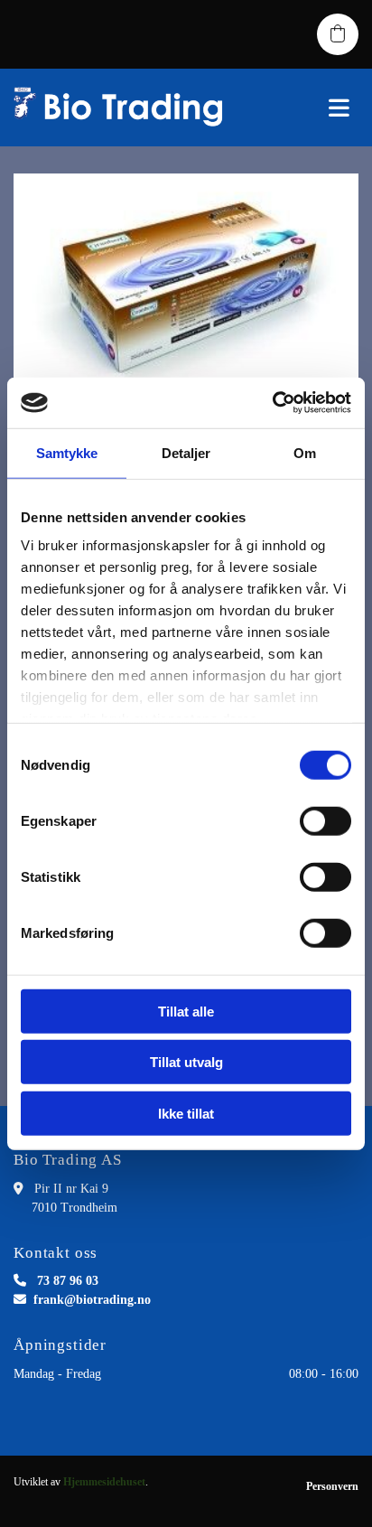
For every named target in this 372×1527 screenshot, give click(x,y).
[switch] (325, 820)
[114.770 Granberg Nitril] (186, 281)
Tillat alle (186, 1010)
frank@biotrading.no (92, 1300)
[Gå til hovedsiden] (124, 107)
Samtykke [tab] (67, 452)
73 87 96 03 (67, 1281)
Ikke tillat (186, 1112)
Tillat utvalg (186, 1062)
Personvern (332, 1486)
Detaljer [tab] (186, 452)
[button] (310, 107)
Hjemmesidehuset (104, 1481)
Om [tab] (304, 452)
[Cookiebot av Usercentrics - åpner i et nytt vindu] (272, 403)
